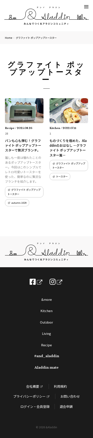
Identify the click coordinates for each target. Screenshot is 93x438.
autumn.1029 (18, 202)
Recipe (46, 345)
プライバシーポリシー (29, 396)
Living (46, 333)
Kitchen (46, 310)
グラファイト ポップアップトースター (24, 191)
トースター (62, 176)
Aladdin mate (46, 368)
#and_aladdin (46, 356)
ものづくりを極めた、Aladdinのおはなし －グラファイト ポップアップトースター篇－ (68, 147)
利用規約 (60, 386)
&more (46, 299)
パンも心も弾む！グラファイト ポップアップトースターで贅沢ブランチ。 (23, 145)
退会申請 (66, 406)
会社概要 (32, 386)
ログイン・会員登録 (35, 406)
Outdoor (46, 322)
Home (8, 37)
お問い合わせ (70, 396)
